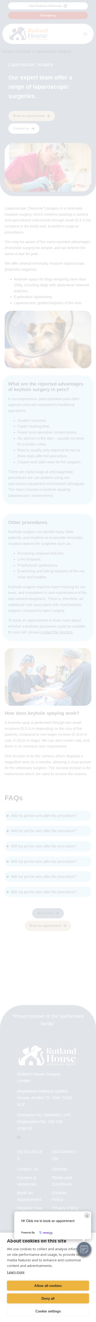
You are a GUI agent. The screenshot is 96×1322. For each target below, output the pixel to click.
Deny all (48, 1298)
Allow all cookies (48, 1286)
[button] (84, 1249)
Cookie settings (48, 1311)
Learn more (15, 1272)
